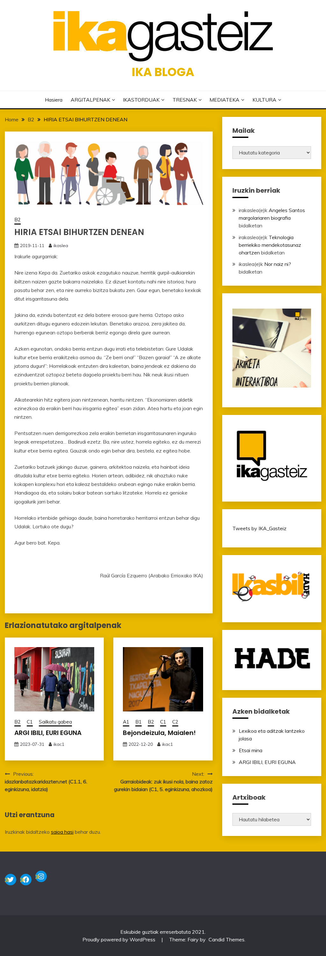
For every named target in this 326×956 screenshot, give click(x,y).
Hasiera (53, 99)
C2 (175, 722)
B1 (138, 722)
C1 (30, 722)
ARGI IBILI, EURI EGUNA (48, 732)
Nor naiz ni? (277, 264)
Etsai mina (250, 750)
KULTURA (264, 99)
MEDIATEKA (224, 99)
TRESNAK (185, 99)
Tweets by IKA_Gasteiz (259, 528)
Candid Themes (226, 939)
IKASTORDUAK (141, 99)
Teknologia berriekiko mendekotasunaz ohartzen (270, 245)
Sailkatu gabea (55, 722)
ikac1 (58, 744)
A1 (126, 722)
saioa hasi (62, 832)
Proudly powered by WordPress (119, 939)
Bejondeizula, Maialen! (159, 732)
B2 (17, 220)
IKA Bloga (163, 72)
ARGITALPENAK (90, 99)
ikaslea (60, 245)
